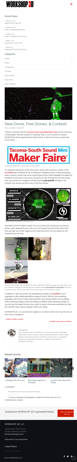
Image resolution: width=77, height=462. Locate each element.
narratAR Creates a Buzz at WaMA (60, 321)
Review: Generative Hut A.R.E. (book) (16, 36)
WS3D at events (9, 75)
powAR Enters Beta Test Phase (60, 381)
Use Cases (8, 71)
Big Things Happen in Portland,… (36, 381)
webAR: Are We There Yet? (13, 23)
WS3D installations (10, 84)
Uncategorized (9, 67)
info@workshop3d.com (14, 434)
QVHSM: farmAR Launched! (14, 319)
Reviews (7, 63)
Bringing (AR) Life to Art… (15, 380)
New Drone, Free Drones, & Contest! (36, 124)
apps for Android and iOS (66, 413)
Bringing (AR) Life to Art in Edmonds (15, 49)
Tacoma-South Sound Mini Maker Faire (42, 132)
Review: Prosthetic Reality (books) (15, 29)
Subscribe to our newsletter (16, 439)
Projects (7, 58)
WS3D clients (9, 80)
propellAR (9, 173)
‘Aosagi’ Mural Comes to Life (13, 43)
